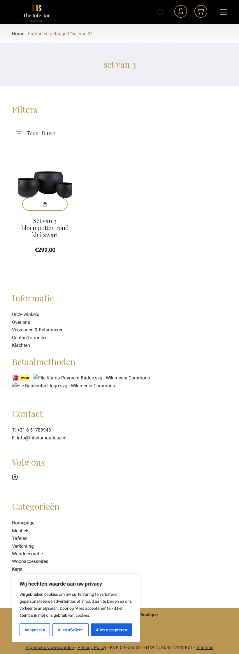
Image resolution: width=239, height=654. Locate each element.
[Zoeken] (160, 12)
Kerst (17, 569)
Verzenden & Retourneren (38, 330)
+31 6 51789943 (34, 430)
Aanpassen (34, 630)
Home (18, 33)
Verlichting (23, 546)
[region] (76, 608)
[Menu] (223, 12)
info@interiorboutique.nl (41, 438)
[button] (45, 204)
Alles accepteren (111, 630)
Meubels (20, 530)
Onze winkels (25, 314)
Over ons (21, 322)
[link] (63, 385)
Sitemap (205, 647)
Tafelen (19, 538)
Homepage (23, 523)
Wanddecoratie (27, 553)
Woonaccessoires (30, 561)
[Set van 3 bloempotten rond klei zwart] (45, 178)
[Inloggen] (181, 12)
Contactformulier (29, 337)
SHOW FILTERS (41, 131)
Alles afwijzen (71, 630)
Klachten (21, 345)
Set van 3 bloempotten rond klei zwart (45, 227)
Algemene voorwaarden (50, 647)
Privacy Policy (92, 647)
